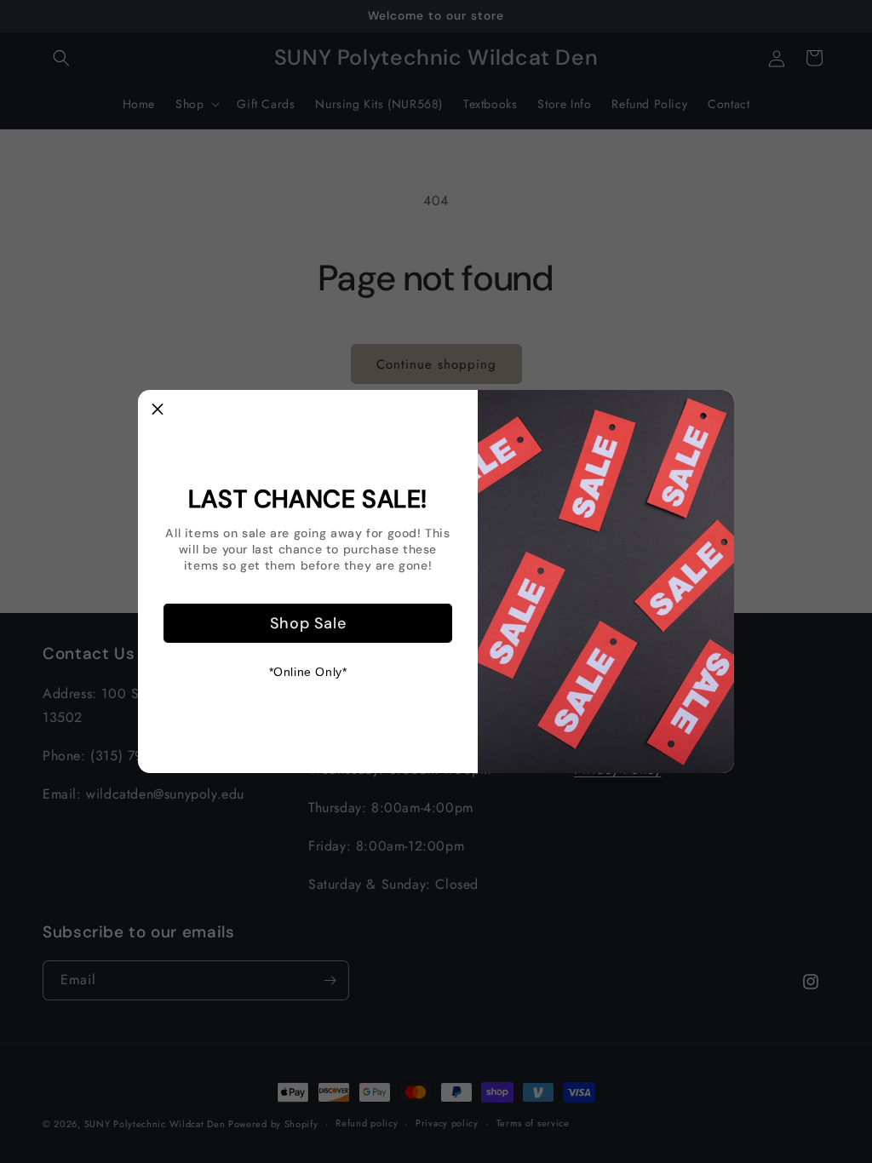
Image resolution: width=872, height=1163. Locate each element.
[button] (157, 409)
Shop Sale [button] (308, 623)
